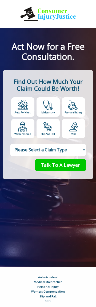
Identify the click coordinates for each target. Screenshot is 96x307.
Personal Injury (73, 112)
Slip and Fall (48, 296)
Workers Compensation (48, 291)
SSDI (73, 134)
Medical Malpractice (48, 282)
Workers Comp (22, 134)
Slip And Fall (48, 134)
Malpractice (48, 112)
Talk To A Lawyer (60, 165)
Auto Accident (23, 112)
